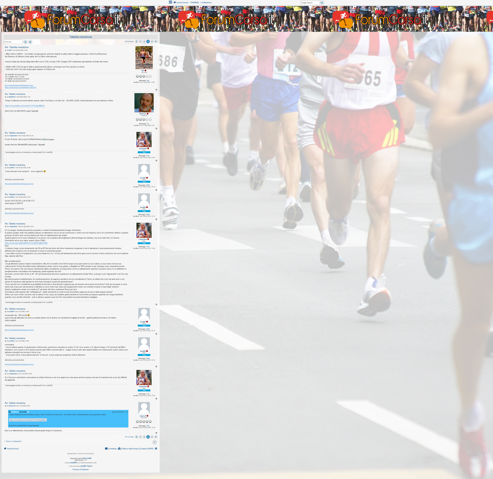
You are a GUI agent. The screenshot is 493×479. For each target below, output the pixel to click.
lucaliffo (143, 178)
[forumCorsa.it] (246, 14)
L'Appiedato (143, 148)
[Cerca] (25, 42)
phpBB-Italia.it (86, 466)
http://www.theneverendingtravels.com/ (19, 85)
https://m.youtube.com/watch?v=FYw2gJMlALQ (25, 106)
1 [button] (140, 41)
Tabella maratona (80, 37)
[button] (136, 41)
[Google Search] (322, 3)
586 (148, 80)
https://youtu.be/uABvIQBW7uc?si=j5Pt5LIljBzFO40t (26, 243)
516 (148, 124)
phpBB (73, 462)
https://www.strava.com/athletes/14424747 (20, 88)
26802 (148, 185)
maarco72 (143, 416)
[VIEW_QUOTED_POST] (28, 412)
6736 (147, 156)
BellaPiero (142, 114)
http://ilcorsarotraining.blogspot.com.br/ (19, 184)
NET (143, 71)
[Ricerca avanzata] (30, 42)
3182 (147, 426)
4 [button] (151, 41)
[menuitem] (136, 448)
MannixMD (87, 458)
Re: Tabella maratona (17, 47)
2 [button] (144, 41)
